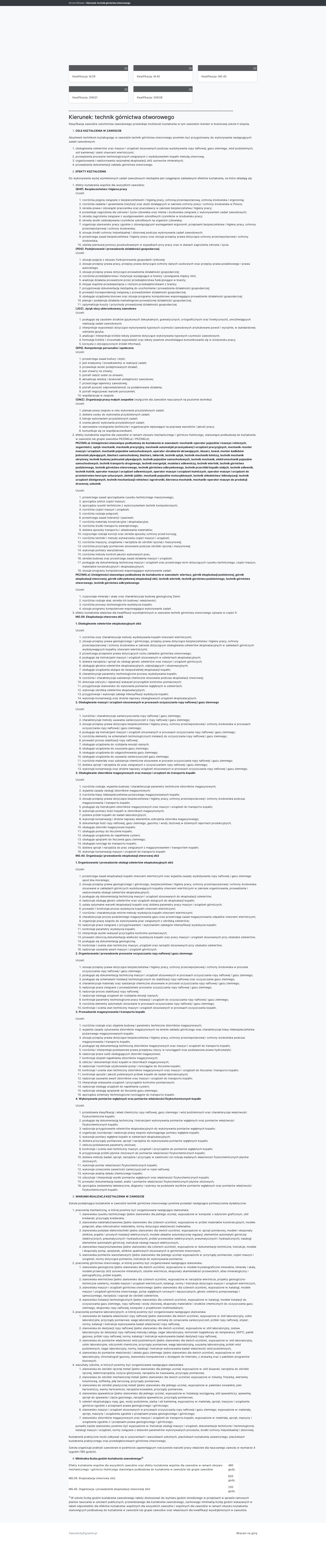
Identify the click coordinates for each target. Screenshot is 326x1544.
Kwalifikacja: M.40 (148, 76)
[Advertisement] (163, 39)
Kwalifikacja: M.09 (83, 76)
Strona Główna (76, 3)
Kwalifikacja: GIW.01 (84, 97)
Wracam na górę (246, 1533)
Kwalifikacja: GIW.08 (149, 97)
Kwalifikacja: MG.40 (214, 76)
